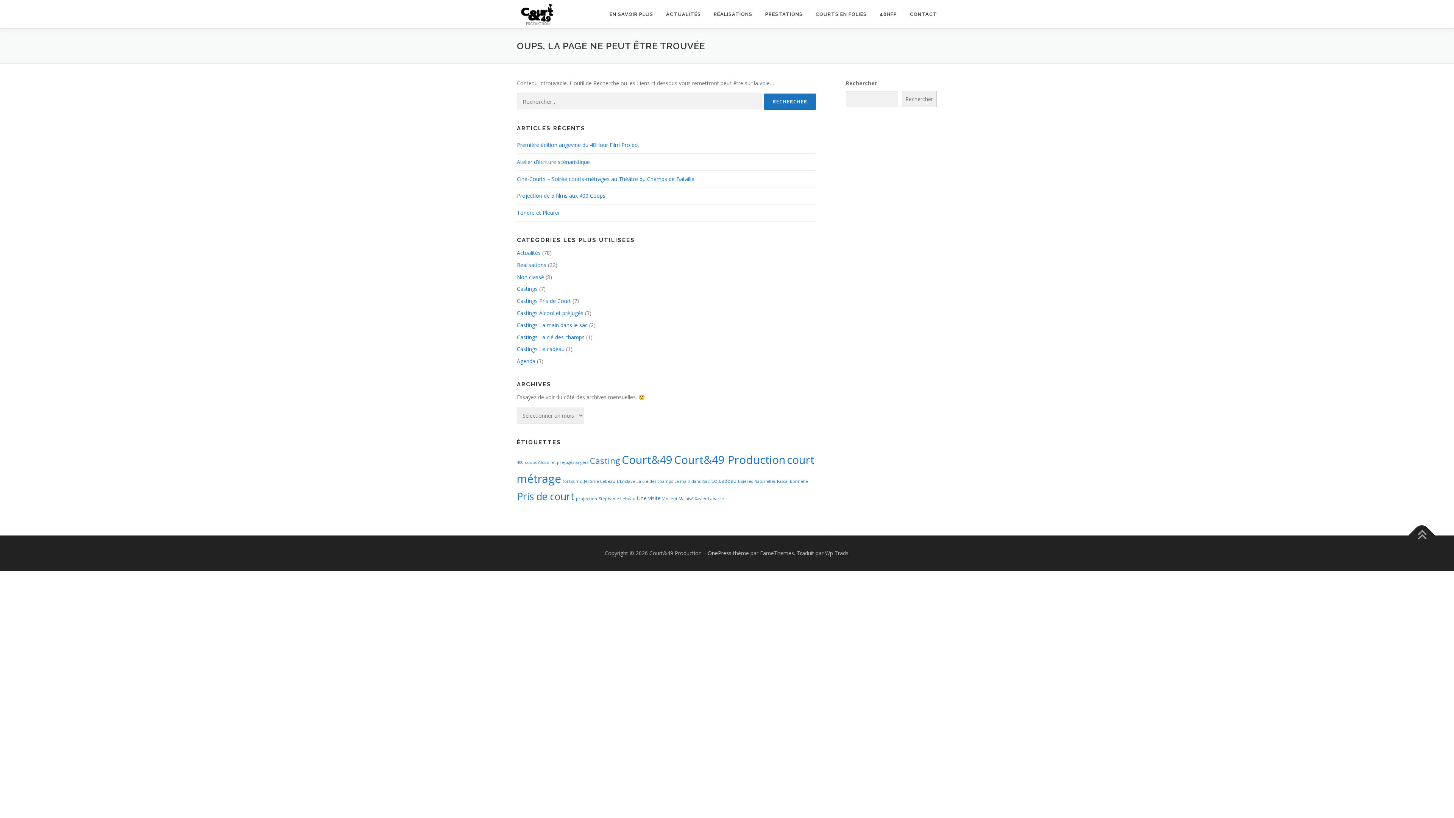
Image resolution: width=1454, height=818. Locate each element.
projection (586, 498)
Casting (605, 461)
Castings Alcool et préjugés (550, 313)
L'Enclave (626, 481)
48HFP (888, 14)
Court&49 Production (729, 459)
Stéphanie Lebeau (617, 498)
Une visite (649, 498)
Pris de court (545, 496)
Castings (527, 288)
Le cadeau (723, 480)
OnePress (720, 553)
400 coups (527, 462)
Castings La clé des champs (551, 337)
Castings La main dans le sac (552, 325)
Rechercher (861, 83)
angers (582, 462)
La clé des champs (655, 481)
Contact (923, 14)
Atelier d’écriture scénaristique (553, 161)
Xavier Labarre (709, 498)
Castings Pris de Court (544, 300)
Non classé (530, 277)
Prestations (784, 14)
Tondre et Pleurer (538, 212)
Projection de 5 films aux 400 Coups (561, 195)
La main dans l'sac (692, 481)
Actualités (683, 14)
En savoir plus (631, 14)
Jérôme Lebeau (599, 481)
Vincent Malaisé (677, 498)
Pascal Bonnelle (792, 481)
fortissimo (572, 481)
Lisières (745, 481)
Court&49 (647, 459)
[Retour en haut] (1422, 535)
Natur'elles (764, 481)
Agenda (526, 361)
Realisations (531, 265)
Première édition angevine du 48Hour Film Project (578, 144)
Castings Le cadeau (541, 349)
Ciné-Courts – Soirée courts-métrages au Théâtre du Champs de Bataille (605, 179)
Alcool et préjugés (556, 462)
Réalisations (733, 14)
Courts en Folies (841, 14)
